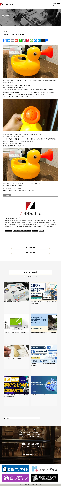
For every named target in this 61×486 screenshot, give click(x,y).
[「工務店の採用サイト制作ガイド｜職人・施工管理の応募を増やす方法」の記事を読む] (44, 297)
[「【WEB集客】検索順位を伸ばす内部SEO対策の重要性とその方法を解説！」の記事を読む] (16, 391)
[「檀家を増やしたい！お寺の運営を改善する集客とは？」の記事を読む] (44, 329)
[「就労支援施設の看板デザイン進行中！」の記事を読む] (16, 297)
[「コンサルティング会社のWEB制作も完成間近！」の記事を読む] (16, 329)
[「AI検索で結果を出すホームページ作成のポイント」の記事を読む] (44, 391)
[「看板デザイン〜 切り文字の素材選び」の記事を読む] (16, 357)
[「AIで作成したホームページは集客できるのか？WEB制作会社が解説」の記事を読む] (44, 360)
